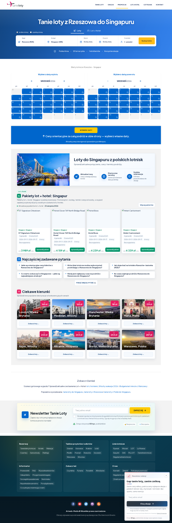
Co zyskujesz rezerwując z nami (32, 488)
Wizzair (125, 449)
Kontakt (159, 5)
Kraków (89, 449)
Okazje (111, 5)
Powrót (105, 38)
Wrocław (81, 457)
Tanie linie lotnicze (144, 453)
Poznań (78, 453)
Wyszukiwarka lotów (46, 471)
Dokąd (53, 38)
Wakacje (49, 449)
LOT (132, 449)
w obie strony (23, 32)
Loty (79, 30)
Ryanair (116, 449)
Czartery (23, 453)
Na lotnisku (46, 479)
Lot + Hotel (96, 30)
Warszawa (71, 457)
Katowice (79, 449)
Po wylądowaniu (47, 484)
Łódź (97, 449)
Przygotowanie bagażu (41, 475)
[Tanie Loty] (15, 5)
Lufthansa (141, 449)
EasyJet (116, 453)
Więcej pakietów (146, 205)
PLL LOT (131, 453)
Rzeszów (87, 453)
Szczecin (97, 453)
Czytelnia (148, 5)
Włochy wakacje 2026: (109, 386)
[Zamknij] (166, 475)
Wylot (86, 38)
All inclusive (100, 471)
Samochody (35, 453)
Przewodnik (24, 471)
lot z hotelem (92, 386)
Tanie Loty (99, 5)
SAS (123, 453)
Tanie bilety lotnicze (27, 449)
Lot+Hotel (134, 5)
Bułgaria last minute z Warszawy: (134, 386)
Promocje (122, 5)
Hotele (40, 449)
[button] (39, 266)
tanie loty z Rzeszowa (93, 392)
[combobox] (32, 41)
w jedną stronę (38, 32)
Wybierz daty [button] (86, 130)
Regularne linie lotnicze (122, 457)
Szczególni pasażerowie (29, 479)
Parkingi (46, 453)
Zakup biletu (25, 475)
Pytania (80, 471)
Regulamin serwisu (120, 475)
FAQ (34, 471)
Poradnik (89, 471)
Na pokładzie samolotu (29, 484)
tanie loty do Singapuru (73, 392)
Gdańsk (70, 449)
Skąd (23, 38)
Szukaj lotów (147, 41)
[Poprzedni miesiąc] (31, 81)
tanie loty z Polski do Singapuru (117, 392)
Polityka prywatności (139, 471)
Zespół (125, 471)
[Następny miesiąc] (64, 81)
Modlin (69, 453)
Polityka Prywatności (162, 513)
